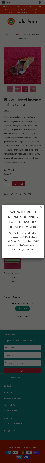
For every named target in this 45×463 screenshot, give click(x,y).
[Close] (41, 207)
